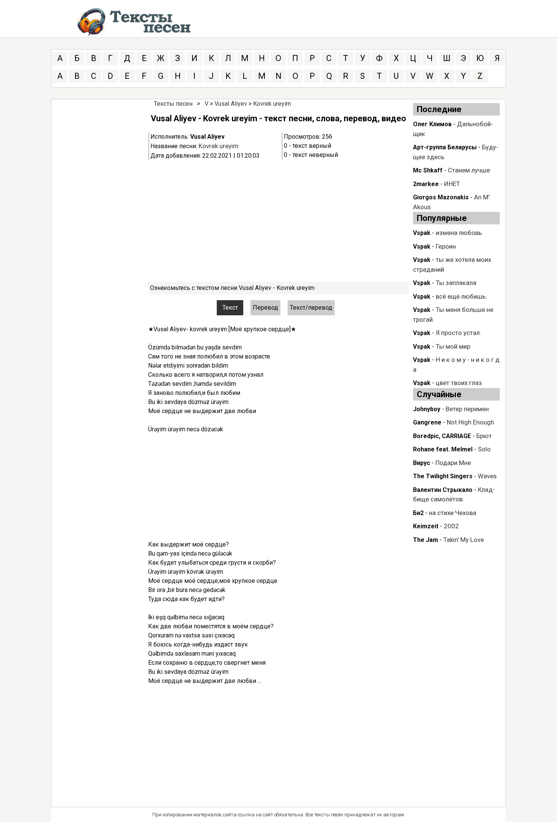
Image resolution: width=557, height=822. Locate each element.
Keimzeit (425, 526)
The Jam (425, 539)
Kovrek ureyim (272, 103)
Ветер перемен (467, 409)
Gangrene (427, 422)
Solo (484, 449)
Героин (446, 246)
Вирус (421, 463)
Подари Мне (453, 463)
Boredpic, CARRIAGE (442, 436)
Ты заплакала (456, 283)
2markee (426, 184)
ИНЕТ (452, 184)
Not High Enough (470, 422)
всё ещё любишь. (461, 296)
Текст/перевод (311, 307)
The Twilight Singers (443, 476)
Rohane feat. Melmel (443, 449)
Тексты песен (173, 103)
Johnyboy (426, 409)
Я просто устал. (458, 333)
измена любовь (459, 232)
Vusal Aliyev (230, 103)
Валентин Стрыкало (443, 489)
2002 (451, 526)
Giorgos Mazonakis (441, 197)
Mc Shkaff (428, 170)
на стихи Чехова (452, 513)
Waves (487, 476)
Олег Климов (432, 124)
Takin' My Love (463, 539)
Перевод (265, 307)
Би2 (418, 513)
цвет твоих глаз (459, 383)
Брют (484, 436)
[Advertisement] (278, 221)
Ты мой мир (453, 346)
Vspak (421, 232)
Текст (230, 307)
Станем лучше (469, 170)
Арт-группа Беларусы (445, 147)
